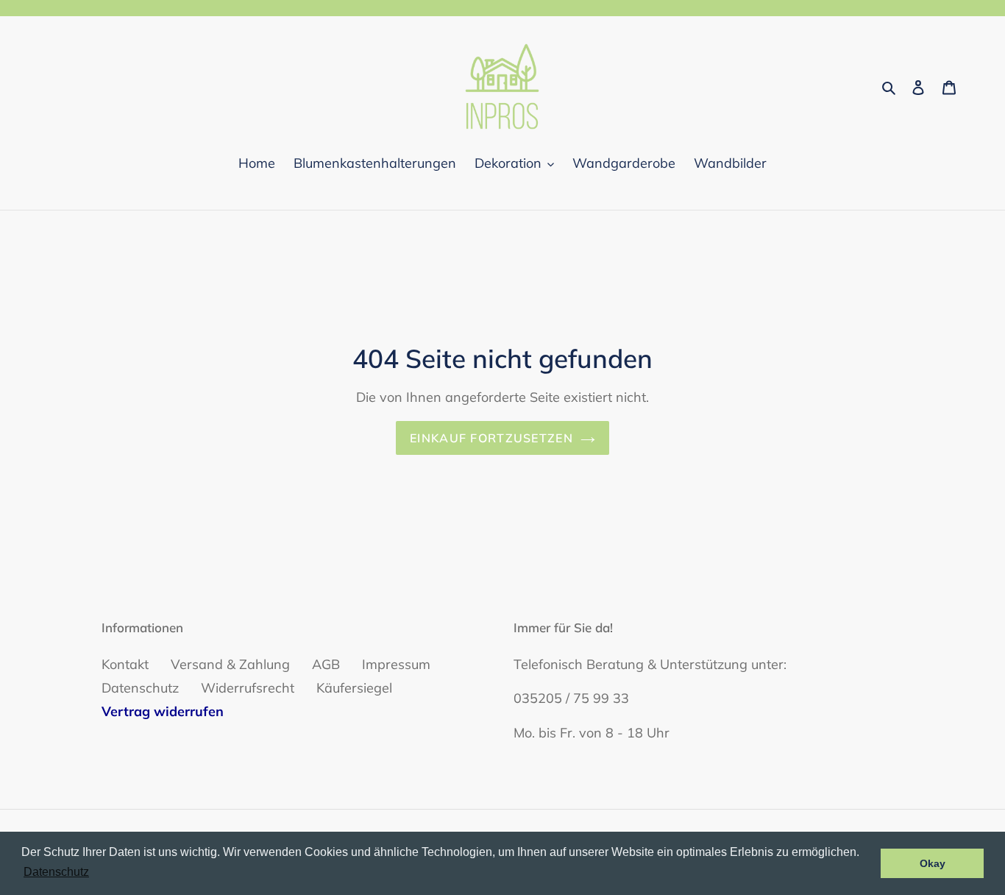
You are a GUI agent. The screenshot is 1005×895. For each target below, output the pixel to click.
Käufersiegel (354, 687)
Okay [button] (932, 863)
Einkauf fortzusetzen (491, 438)
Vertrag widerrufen (163, 711)
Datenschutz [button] (56, 872)
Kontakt (125, 664)
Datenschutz (140, 687)
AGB (326, 664)
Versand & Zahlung (230, 664)
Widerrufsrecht (247, 687)
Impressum (396, 664)
